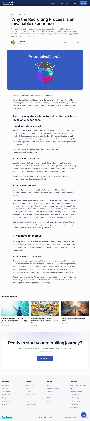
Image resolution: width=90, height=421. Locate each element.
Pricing (27, 398)
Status (49, 394)
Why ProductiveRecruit (53, 388)
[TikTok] (42, 417)
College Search (6, 398)
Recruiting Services (30, 394)
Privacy (81, 417)
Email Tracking (6, 391)
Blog (12, 14)
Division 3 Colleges (75, 401)
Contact (49, 391)
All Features (5, 385)
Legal (48, 401)
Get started (44, 358)
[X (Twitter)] (48, 417)
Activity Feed (6, 394)
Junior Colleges (74, 407)
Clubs (26, 388)
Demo (26, 401)
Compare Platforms (30, 404)
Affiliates (49, 398)
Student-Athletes (29, 385)
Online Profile (6, 401)
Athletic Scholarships (76, 391)
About (49, 385)
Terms (86, 417)
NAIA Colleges (74, 404)
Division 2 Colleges (75, 398)
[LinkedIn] (51, 417)
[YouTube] (45, 417)
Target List (5, 404)
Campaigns (5, 388)
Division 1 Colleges (75, 394)
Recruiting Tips (21, 14)
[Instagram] (39, 417)
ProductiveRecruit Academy (78, 385)
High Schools (28, 391)
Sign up (83, 3)
